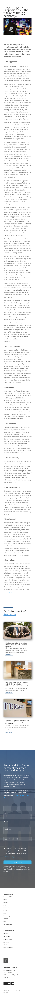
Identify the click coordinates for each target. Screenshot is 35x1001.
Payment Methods (8, 947)
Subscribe (17, 862)
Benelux (6, 902)
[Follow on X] (5, 983)
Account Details (8, 939)
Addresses (6, 942)
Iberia (5, 905)
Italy (5, 921)
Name (6, 805)
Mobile (6, 821)
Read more (10, 614)
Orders (5, 945)
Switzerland (7, 908)
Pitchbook (12, 593)
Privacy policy (9, 857)
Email (6, 813)
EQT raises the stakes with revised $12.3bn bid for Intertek (16, 683)
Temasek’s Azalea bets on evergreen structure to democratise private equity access (17, 721)
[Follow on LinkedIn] (8, 983)
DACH (5, 913)
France (5, 910)
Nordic (5, 899)
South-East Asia (8, 924)
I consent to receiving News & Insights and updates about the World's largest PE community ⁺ (17, 851)
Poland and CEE (8, 897)
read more (9, 655)
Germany (6, 918)
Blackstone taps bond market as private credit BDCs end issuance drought (16, 644)
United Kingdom (8, 916)
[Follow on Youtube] (12, 983)
